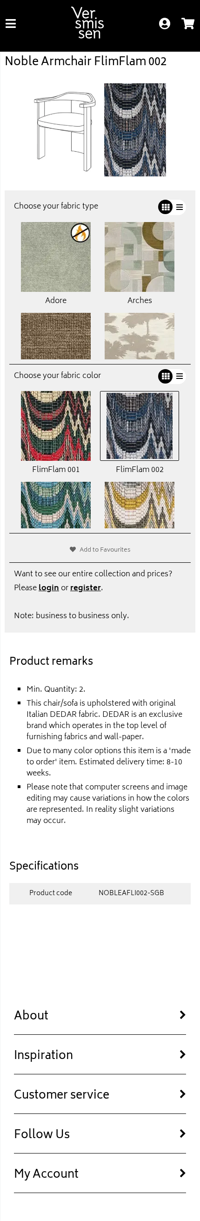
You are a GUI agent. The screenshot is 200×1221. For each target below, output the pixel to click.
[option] (100, 130)
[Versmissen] (87, 36)
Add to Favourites (105, 550)
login (49, 588)
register (85, 588)
